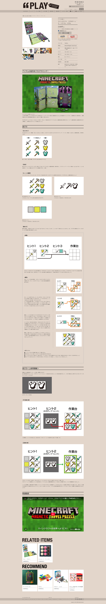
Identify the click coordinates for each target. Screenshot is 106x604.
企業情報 (50, 599)
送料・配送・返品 (32, 599)
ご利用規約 (60, 599)
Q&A (23, 599)
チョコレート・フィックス (44, 559)
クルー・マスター (26, 559)
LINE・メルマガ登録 (44, 599)
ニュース (31, 11)
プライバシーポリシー (66, 599)
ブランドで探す (27, 15)
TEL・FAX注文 (38, 599)
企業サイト (72, 599)
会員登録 (71, 9)
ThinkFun (30, 15)
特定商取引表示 (55, 599)
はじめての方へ (25, 11)
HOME (23, 15)
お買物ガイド (76, 9)
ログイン (66, 9)
